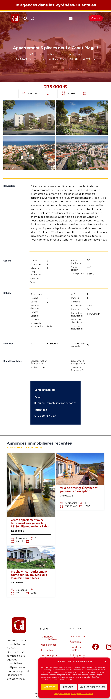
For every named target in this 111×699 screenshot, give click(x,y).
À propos (75, 641)
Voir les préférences (92, 687)
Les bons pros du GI (49, 657)
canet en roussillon (43, 59)
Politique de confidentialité (82, 694)
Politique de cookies (62, 694)
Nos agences (48, 644)
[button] (105, 661)
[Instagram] (32, 18)
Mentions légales (75, 649)
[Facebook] (25, 18)
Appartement (72, 54)
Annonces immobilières (49, 638)
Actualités (47, 650)
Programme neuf (44, 54)
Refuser (68, 687)
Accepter (49, 687)
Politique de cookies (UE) (77, 657)
